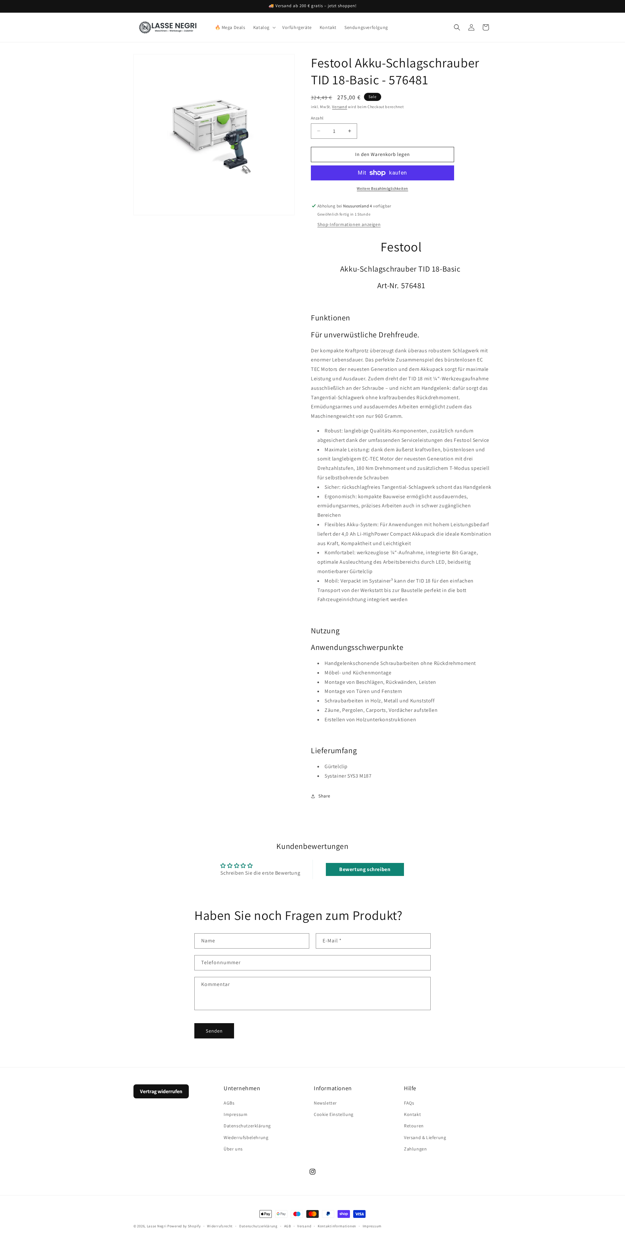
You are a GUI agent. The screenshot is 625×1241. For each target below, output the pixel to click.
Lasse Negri (157, 1226)
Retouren (414, 1126)
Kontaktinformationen (337, 1226)
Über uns (233, 1149)
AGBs (229, 1103)
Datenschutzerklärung (247, 1126)
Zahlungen (415, 1149)
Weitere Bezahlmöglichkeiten (382, 188)
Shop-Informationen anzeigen (349, 224)
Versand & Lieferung (425, 1137)
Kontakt (412, 1114)
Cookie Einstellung (334, 1114)
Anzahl (317, 118)
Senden (214, 1030)
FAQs (409, 1103)
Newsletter (325, 1103)
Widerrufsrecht (220, 1226)
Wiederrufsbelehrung (246, 1137)
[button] (263, 27)
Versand (339, 106)
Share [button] (324, 796)
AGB (287, 1226)
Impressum (235, 1114)
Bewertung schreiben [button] (364, 869)
